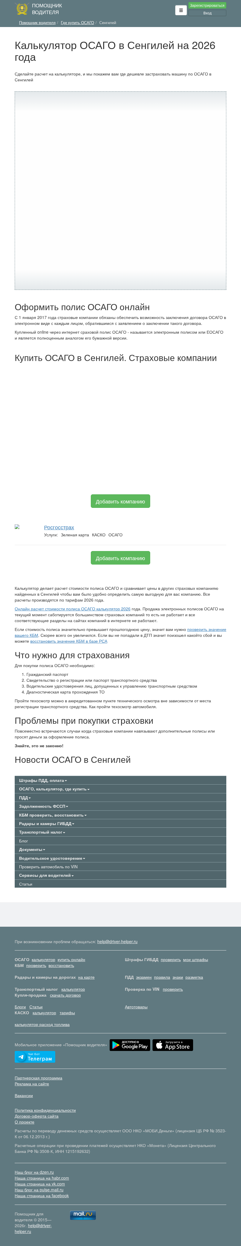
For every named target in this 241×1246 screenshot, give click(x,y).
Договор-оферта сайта (36, 1116)
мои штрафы (195, 959)
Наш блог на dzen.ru (34, 1172)
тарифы (67, 1012)
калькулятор (43, 959)
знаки (178, 977)
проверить (171, 959)
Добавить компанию (120, 501)
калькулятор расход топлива (42, 1024)
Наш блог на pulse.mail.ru (39, 1190)
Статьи (25, 884)
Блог (23, 841)
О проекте (24, 1122)
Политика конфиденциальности (45, 1110)
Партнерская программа (38, 1078)
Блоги (20, 1007)
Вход (207, 12)
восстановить (61, 965)
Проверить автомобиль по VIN (48, 866)
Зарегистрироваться (207, 5)
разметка (194, 977)
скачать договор (65, 995)
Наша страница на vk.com (40, 1184)
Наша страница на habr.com (42, 1178)
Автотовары (136, 1007)
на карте (86, 977)
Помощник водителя (47, 9)
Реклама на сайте (32, 1084)
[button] (181, 10)
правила (162, 977)
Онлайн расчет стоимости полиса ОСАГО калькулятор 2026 (72, 609)
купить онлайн (71, 959)
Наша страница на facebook (42, 1195)
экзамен (144, 977)
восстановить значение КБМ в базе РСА (68, 641)
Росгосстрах (59, 527)
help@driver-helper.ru (117, 941)
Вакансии (24, 1095)
